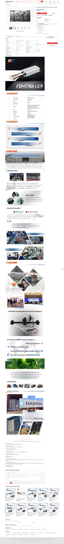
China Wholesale (29, 538)
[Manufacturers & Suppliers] (9, 1)
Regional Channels (41, 538)
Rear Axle (20, 522)
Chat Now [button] (53, 13)
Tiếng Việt (49, 539)
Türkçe (46, 539)
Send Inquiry (42, 13)
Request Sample (50, 15)
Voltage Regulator (20, 529)
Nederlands (33, 539)
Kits (5, 522)
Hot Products (14, 538)
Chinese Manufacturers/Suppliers (23, 538)
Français (22, 539)
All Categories (7, 3)
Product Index (44, 538)
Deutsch (30, 539)
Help (45, 3)
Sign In (37, 33)
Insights (51, 538)
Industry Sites (36, 538)
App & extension (49, 3)
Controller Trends (26, 534)
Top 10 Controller (20, 534)
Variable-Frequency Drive (14, 529)
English (14, 539)
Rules (58, 3)
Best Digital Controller (14, 534)
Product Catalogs (16, 520)
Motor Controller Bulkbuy (32, 534)
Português (20, 539)
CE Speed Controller (8, 534)
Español (17, 539)
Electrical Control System (15, 5)
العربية (36, 539)
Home (6, 5)
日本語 (40, 539)
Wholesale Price (33, 538)
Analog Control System (26, 529)
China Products (17, 538)
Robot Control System (43, 529)
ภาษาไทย (44, 539)
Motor (46, 522)
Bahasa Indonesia (52, 539)
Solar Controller (7, 529)
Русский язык (25, 539)
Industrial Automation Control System (35, 529)
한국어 (38, 539)
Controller (33, 522)
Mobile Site (48, 538)
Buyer (41, 3)
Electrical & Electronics (9, 5)
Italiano (28, 539)
